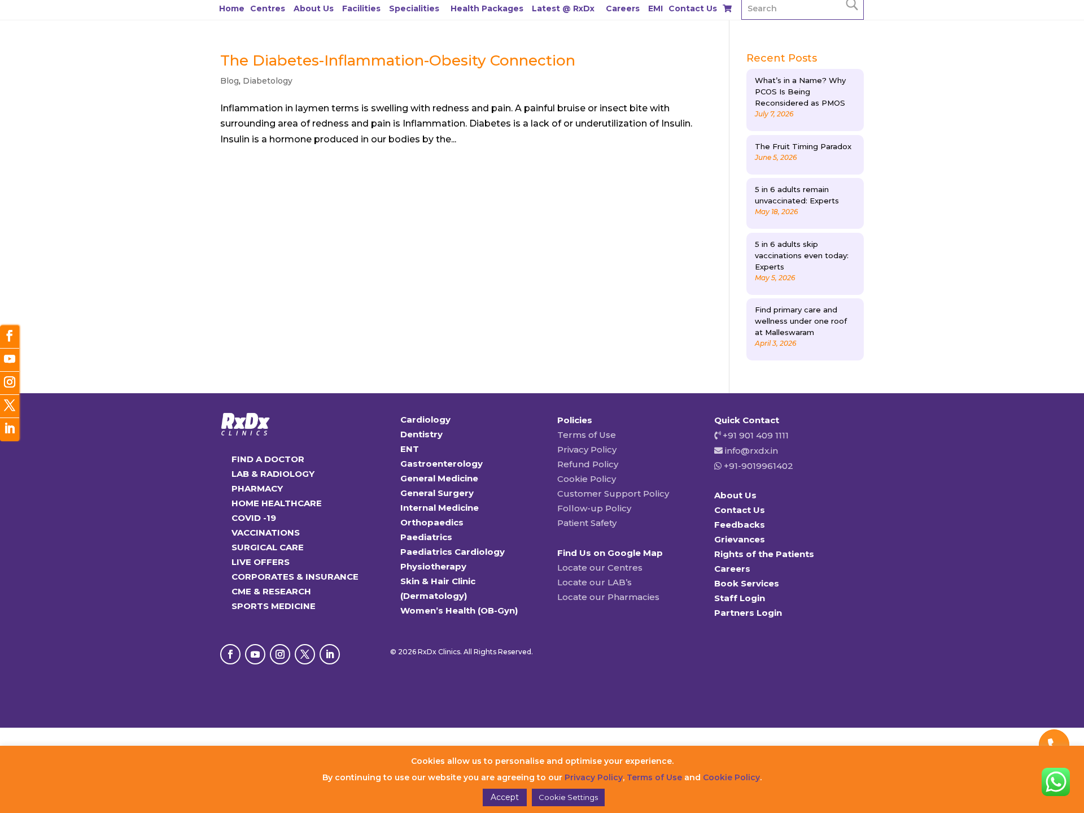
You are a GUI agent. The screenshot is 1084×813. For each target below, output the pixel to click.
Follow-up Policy (594, 508)
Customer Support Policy (613, 493)
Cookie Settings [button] (568, 797)
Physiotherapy (433, 566)
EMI (655, 8)
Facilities (361, 8)
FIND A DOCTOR (267, 459)
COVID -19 (253, 517)
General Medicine (439, 478)
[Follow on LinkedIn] (330, 654)
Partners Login (748, 612)
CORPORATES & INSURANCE (295, 576)
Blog (229, 81)
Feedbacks (739, 524)
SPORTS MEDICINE (273, 606)
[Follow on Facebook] (230, 654)
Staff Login (739, 598)
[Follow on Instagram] (280, 654)
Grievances (739, 539)
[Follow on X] (305, 654)
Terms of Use (586, 434)
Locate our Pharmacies (608, 597)
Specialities (414, 8)
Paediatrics (426, 537)
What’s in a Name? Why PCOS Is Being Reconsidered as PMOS (800, 91)
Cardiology (425, 419)
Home (231, 8)
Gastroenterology (441, 463)
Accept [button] (505, 797)
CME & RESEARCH (271, 591)
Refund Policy (587, 464)
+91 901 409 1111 (754, 435)
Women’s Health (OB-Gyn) (459, 610)
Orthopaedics (432, 522)
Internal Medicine (439, 507)
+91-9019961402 (757, 465)
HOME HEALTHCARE (276, 503)
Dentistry (421, 434)
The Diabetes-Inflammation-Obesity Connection (397, 60)
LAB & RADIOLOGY (272, 473)
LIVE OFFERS (260, 562)
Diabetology (267, 81)
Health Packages (487, 8)
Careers (623, 8)
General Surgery (437, 493)
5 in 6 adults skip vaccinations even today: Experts (802, 255)
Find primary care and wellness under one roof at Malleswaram (801, 321)
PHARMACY (257, 488)
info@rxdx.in (751, 450)
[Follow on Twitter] (9, 406)
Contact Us (692, 8)
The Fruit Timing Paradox (803, 146)
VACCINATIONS (265, 532)
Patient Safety (587, 523)
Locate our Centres (599, 567)
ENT (409, 449)
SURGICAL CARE (267, 547)
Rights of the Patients (764, 554)
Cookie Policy (586, 478)
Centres (267, 8)
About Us (314, 8)
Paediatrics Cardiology (452, 551)
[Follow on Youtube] (255, 654)
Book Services (746, 583)
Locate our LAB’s (594, 582)
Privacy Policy (587, 449)
